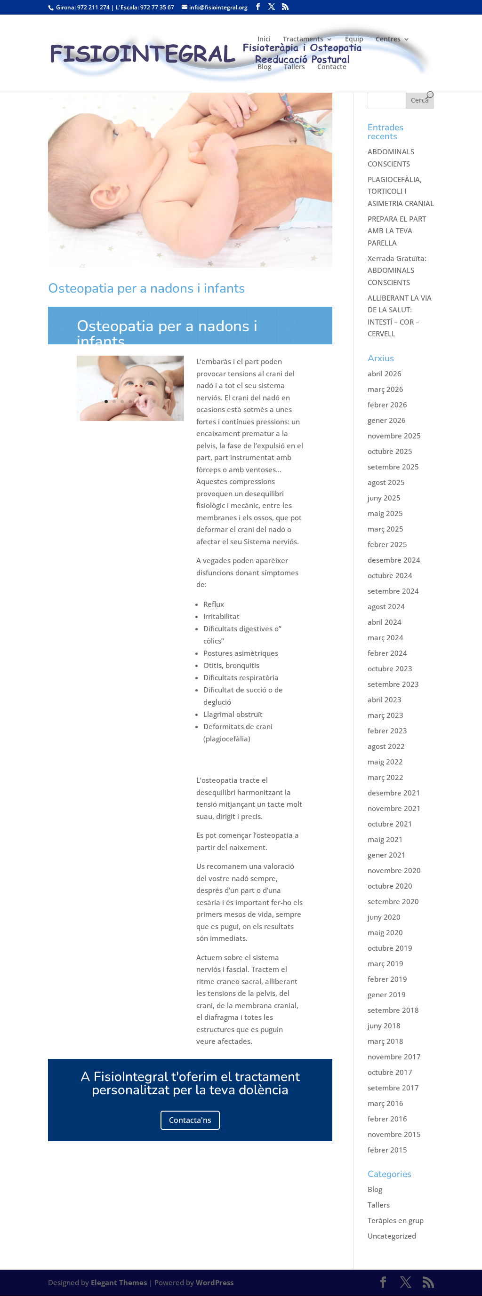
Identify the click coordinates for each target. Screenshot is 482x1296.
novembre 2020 (394, 870)
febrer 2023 (387, 730)
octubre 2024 (390, 575)
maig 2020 (385, 932)
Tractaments (303, 39)
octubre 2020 (390, 886)
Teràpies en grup (396, 1220)
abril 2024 (385, 622)
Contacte (331, 67)
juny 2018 (384, 1025)
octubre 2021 (390, 823)
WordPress (214, 1282)
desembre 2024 (394, 560)
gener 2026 (387, 420)
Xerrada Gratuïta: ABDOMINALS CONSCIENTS (397, 270)
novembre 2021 (394, 808)
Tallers (294, 67)
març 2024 (385, 637)
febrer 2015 (387, 1149)
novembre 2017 (394, 1056)
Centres (388, 39)
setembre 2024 (393, 591)
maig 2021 (385, 839)
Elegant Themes (119, 1282)
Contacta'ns (190, 1120)
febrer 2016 (387, 1118)
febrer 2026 (387, 404)
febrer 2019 (387, 979)
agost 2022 (386, 746)
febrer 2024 (387, 653)
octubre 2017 (390, 1072)
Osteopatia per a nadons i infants (146, 288)
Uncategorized (392, 1235)
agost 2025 (386, 482)
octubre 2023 (390, 668)
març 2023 (385, 715)
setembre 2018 (393, 1010)
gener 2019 (387, 994)
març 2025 (385, 528)
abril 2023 (385, 699)
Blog (264, 67)
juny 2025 (384, 497)
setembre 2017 (393, 1087)
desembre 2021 (394, 792)
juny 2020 (384, 917)
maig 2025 (385, 513)
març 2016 (385, 1103)
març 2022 (385, 777)
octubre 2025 (390, 451)
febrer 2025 (387, 544)
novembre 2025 (394, 435)
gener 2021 (387, 854)
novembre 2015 (394, 1134)
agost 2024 (386, 606)
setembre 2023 (393, 684)
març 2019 (385, 963)
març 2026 (385, 389)
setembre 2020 (393, 901)
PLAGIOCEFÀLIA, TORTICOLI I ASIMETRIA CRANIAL (401, 191)
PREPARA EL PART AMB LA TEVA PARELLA (397, 230)
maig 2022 (385, 761)
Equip (354, 39)
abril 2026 (385, 373)
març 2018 (385, 1041)
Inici (264, 39)
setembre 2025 (393, 466)
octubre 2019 (390, 948)
